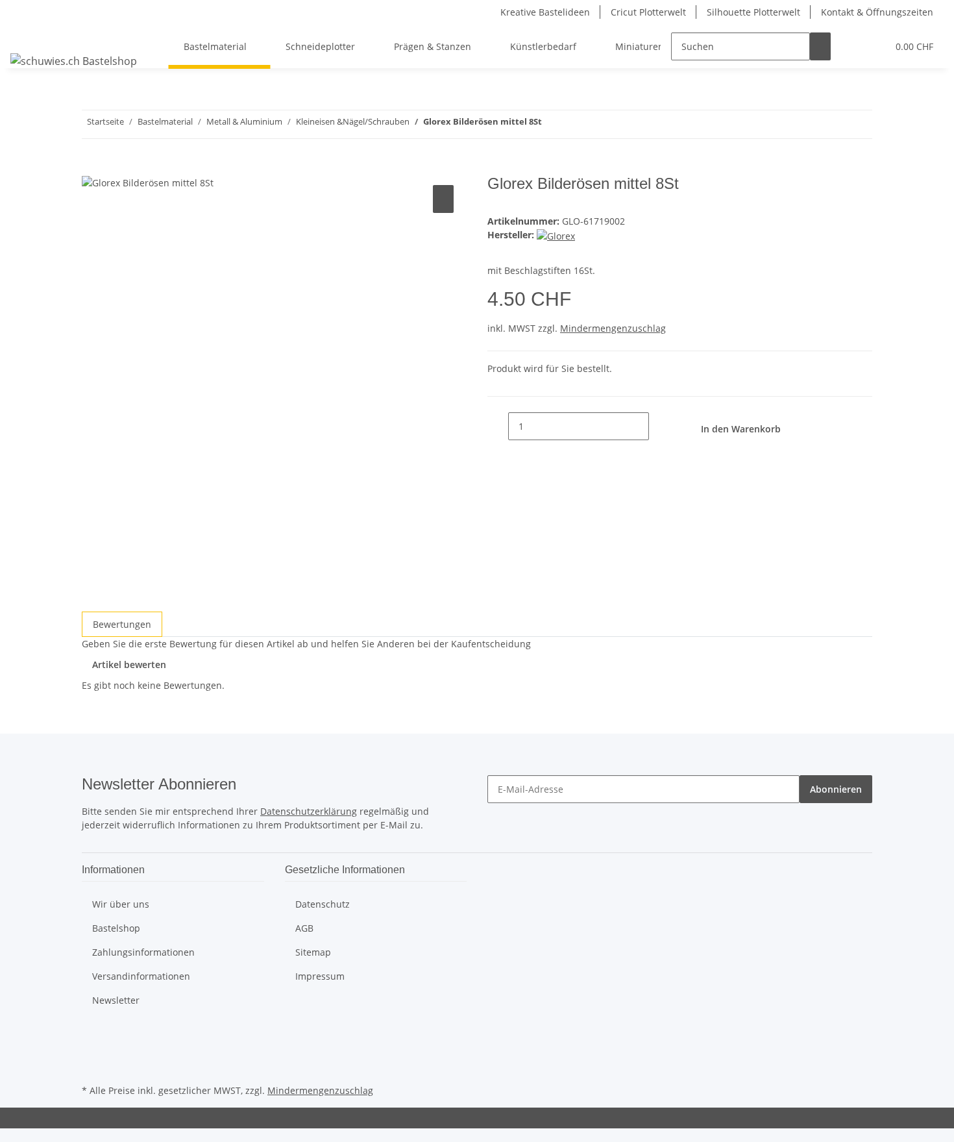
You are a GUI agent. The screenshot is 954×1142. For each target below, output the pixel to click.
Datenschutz (322, 904)
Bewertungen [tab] (122, 624)
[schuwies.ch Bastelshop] (73, 60)
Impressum (320, 976)
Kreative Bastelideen (545, 12)
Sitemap (313, 952)
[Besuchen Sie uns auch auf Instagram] (92, 1066)
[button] (851, 46)
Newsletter (116, 1000)
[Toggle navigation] (26, 35)
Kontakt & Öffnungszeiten (877, 12)
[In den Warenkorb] (92, 167)
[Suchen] (820, 46)
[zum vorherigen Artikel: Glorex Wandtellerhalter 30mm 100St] (575, 124)
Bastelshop (116, 928)
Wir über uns (120, 904)
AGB (304, 928)
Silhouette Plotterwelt (753, 12)
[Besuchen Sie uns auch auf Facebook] (92, 1036)
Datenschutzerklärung (308, 811)
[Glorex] (556, 235)
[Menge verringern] (497, 426)
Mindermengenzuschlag (613, 328)
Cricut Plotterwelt (648, 12)
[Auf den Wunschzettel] (443, 199)
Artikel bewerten (129, 664)
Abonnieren (836, 789)
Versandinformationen (141, 976)
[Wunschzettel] (872, 46)
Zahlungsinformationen (143, 952)
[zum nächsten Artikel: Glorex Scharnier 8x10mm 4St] (552, 124)
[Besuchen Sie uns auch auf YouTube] (92, 1051)
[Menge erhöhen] (659, 426)
